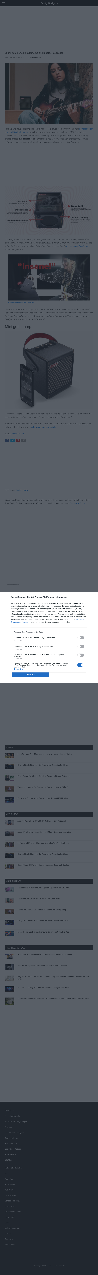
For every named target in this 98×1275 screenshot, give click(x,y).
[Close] (93, 597)
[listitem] (49, 632)
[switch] (80, 637)
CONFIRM (30, 675)
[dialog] (49, 637)
